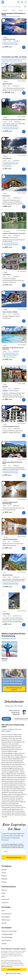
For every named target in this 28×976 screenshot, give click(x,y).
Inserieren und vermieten (9, 931)
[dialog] (14, 961)
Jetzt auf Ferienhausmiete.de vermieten (14, 688)
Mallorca (4, 876)
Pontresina (4, 800)
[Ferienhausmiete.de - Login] (22, 2)
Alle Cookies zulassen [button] (14, 969)
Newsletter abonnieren (14, 857)
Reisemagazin (6, 917)
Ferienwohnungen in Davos (10, 426)
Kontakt (4, 923)
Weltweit (4, 879)
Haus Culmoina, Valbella (9, 312)
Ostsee (4, 872)
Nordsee (4, 869)
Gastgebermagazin (7, 934)
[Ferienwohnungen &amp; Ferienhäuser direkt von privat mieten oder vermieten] (2, 2)
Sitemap (4, 882)
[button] (26, 2)
